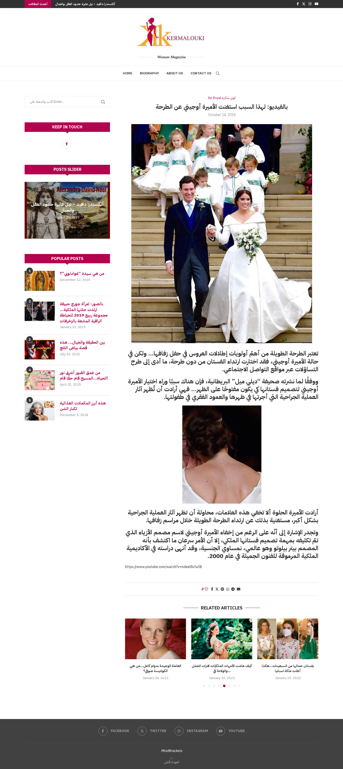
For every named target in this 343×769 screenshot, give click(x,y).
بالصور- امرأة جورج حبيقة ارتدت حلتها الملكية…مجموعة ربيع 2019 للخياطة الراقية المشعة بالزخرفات (83, 312)
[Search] (217, 73)
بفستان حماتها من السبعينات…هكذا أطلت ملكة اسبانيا (222, 668)
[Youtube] (316, 4)
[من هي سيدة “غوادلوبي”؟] (40, 281)
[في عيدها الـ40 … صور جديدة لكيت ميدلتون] (287, 639)
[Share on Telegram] (233, 589)
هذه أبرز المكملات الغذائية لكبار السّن (83, 406)
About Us (174, 73)
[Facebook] (298, 4)
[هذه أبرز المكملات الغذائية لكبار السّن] (40, 410)
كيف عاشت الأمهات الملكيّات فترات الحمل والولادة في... (156, 668)
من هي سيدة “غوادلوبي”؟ (82, 273)
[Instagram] (310, 4)
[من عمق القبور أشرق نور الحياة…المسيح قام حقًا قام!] (40, 380)
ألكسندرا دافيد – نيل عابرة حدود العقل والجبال (85, 4)
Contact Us (201, 73)
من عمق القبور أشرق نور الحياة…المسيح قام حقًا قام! (84, 375)
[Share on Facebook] (212, 589)
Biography (149, 73)
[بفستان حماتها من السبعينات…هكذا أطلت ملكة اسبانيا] (221, 639)
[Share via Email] (238, 589)
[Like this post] (206, 589)
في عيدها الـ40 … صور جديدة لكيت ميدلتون (287, 668)
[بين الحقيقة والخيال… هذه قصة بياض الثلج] (40, 350)
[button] (29, 210)
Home (127, 73)
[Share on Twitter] (217, 589)
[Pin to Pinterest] (222, 589)
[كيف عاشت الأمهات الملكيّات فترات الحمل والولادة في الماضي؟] (155, 639)
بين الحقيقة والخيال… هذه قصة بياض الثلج (82, 345)
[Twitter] (303, 4)
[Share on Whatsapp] (227, 589)
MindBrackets (171, 750)
